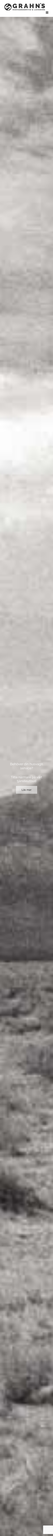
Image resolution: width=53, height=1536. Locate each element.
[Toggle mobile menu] (47, 12)
